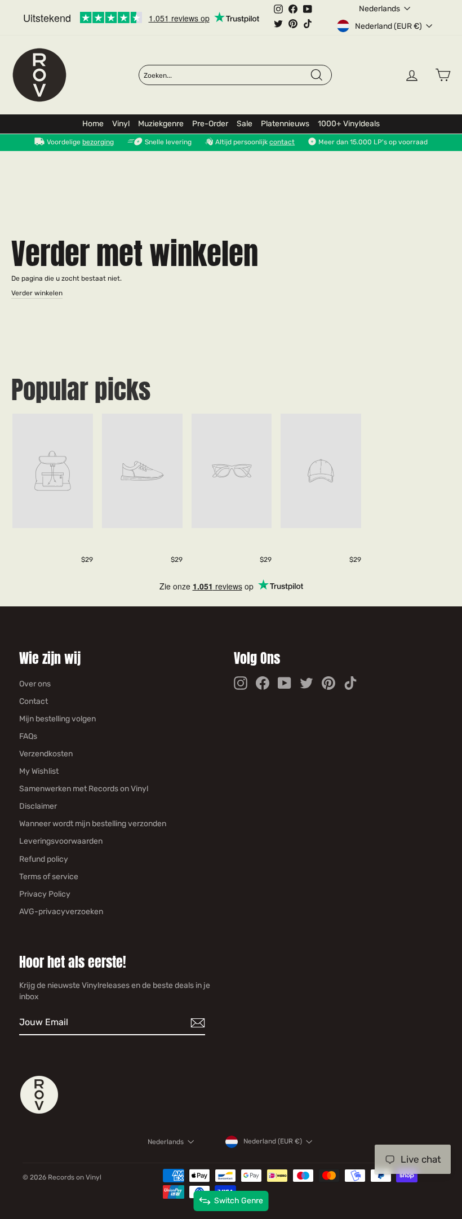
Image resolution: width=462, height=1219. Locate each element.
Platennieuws (285, 123)
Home (93, 123)
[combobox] (226, 75)
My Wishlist (39, 771)
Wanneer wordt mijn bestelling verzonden (92, 823)
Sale (244, 123)
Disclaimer (38, 806)
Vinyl (121, 123)
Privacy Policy (44, 894)
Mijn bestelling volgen (57, 719)
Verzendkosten (46, 754)
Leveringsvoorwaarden (61, 841)
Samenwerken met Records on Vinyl (83, 789)
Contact (33, 701)
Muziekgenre (161, 123)
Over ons (35, 684)
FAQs (28, 736)
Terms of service (48, 876)
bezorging (98, 142)
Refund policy (43, 859)
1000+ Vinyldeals (349, 123)
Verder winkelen (37, 293)
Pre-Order (210, 123)
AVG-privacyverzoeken (61, 911)
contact (282, 142)
